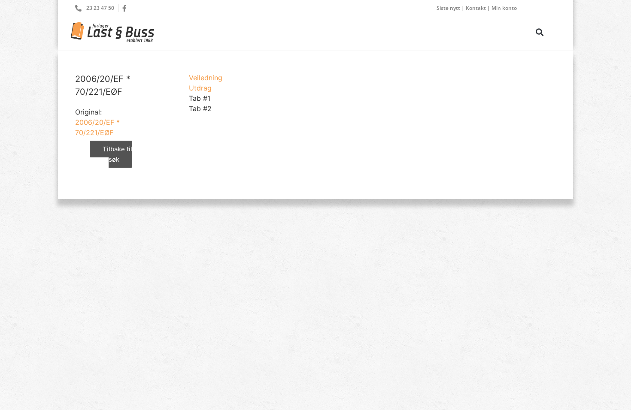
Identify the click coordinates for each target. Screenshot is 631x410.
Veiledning (205, 77)
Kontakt (476, 8)
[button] (539, 32)
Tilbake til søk (117, 154)
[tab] (205, 77)
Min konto (504, 8)
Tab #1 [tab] (199, 98)
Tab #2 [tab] (200, 108)
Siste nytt (448, 8)
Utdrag (200, 88)
